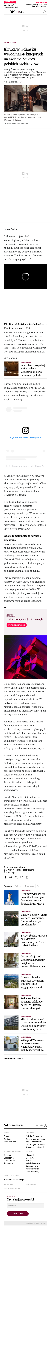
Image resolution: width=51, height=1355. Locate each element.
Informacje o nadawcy (35, 1144)
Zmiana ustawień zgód (35, 1139)
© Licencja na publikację (15, 867)
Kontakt (7, 1139)
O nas (6, 1136)
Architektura (10, 43)
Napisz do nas (10, 1142)
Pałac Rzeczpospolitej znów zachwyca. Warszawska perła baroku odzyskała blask (33, 370)
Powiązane (8, 886)
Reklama (7, 1155)
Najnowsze (29, 886)
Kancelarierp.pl (32, 1166)
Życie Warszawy (32, 1171)
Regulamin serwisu (34, 1142)
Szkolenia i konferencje (14, 1179)
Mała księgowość (33, 1163)
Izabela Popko (10, 229)
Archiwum (8, 1163)
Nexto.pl (29, 1160)
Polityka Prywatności (34, 1136)
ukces (21, 12)
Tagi (38, 886)
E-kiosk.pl (30, 1155)
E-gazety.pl (30, 1158)
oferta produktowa (12, 1188)
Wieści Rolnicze (32, 1169)
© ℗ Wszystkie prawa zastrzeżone (19, 870)
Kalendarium (31, 1184)
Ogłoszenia (9, 1158)
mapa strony (9, 1184)
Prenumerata (9, 1160)
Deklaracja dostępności (35, 1147)
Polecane (18, 886)
